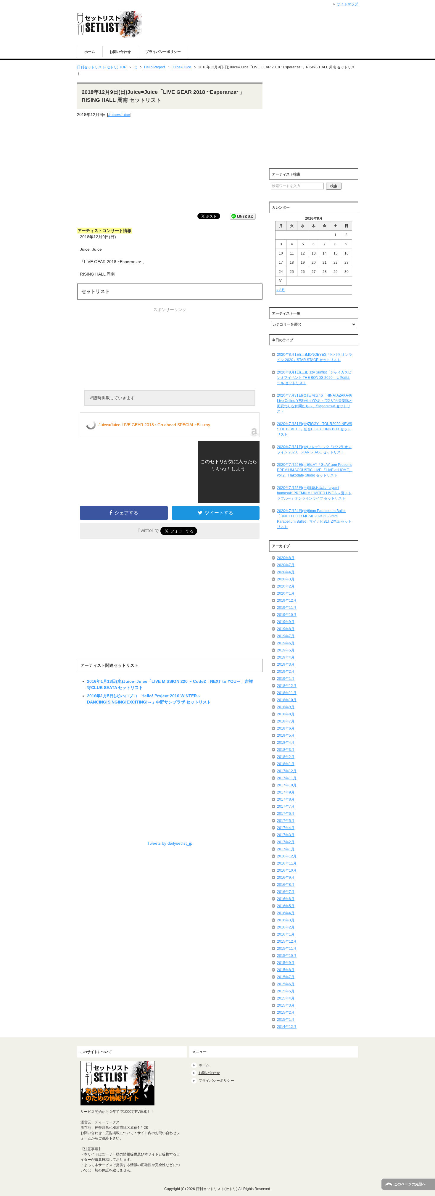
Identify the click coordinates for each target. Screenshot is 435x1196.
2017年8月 (285, 799)
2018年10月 (287, 700)
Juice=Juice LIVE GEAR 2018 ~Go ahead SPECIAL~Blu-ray (154, 424)
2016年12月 (287, 856)
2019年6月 (285, 643)
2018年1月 (285, 764)
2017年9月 (285, 792)
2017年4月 (285, 828)
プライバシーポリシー (163, 52)
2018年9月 (285, 707)
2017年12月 (287, 771)
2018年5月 (285, 735)
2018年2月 (285, 757)
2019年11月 (287, 608)
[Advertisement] (169, 165)
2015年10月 (287, 956)
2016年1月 (285, 934)
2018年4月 (285, 743)
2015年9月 (285, 963)
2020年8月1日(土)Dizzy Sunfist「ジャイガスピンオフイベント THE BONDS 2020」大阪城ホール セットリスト (314, 377)
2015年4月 (285, 998)
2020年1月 (285, 593)
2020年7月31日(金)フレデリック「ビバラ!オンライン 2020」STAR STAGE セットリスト (314, 449)
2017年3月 (285, 835)
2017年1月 (285, 849)
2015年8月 (285, 970)
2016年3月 (285, 920)
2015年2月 (285, 1012)
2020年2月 (285, 586)
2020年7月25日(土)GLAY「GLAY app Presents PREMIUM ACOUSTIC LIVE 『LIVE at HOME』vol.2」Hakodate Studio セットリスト (314, 470)
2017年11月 (287, 778)
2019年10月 (287, 615)
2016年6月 (285, 899)
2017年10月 (287, 785)
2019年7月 (285, 636)
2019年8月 (285, 629)
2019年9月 (285, 622)
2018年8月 (285, 714)
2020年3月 (285, 579)
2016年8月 (285, 885)
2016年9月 (285, 877)
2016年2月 (285, 927)
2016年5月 (285, 906)
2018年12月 (287, 686)
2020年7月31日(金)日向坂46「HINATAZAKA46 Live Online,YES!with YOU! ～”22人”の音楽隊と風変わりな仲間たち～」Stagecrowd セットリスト (314, 403)
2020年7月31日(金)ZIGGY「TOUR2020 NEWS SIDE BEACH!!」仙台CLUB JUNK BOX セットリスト (314, 429)
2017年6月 (285, 814)
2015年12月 (287, 941)
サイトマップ (347, 4)
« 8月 (280, 290)
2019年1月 (285, 679)
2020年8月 (285, 558)
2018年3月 (285, 750)
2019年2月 (285, 671)
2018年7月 (285, 721)
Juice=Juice (119, 114)
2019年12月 (287, 600)
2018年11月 (287, 693)
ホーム (89, 52)
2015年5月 (285, 991)
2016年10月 (287, 870)
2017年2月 (285, 842)
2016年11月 (287, 863)
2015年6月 (285, 984)
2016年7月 (285, 892)
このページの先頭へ (410, 1184)
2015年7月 (285, 977)
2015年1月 (285, 1020)
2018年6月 (285, 728)
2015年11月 (287, 949)
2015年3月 (285, 1005)
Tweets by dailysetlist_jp (169, 843)
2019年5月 (285, 650)
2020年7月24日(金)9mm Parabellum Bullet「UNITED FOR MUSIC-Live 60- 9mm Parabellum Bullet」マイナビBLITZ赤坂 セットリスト (314, 519)
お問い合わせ (120, 52)
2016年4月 (285, 913)
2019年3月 (285, 664)
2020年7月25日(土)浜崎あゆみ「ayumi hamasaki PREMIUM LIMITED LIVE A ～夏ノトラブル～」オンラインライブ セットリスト (314, 493)
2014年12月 (287, 1027)
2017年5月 (285, 821)
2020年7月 (285, 565)
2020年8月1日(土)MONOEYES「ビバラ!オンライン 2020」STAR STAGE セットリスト (314, 357)
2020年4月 (285, 572)
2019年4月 (285, 657)
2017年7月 (285, 806)
